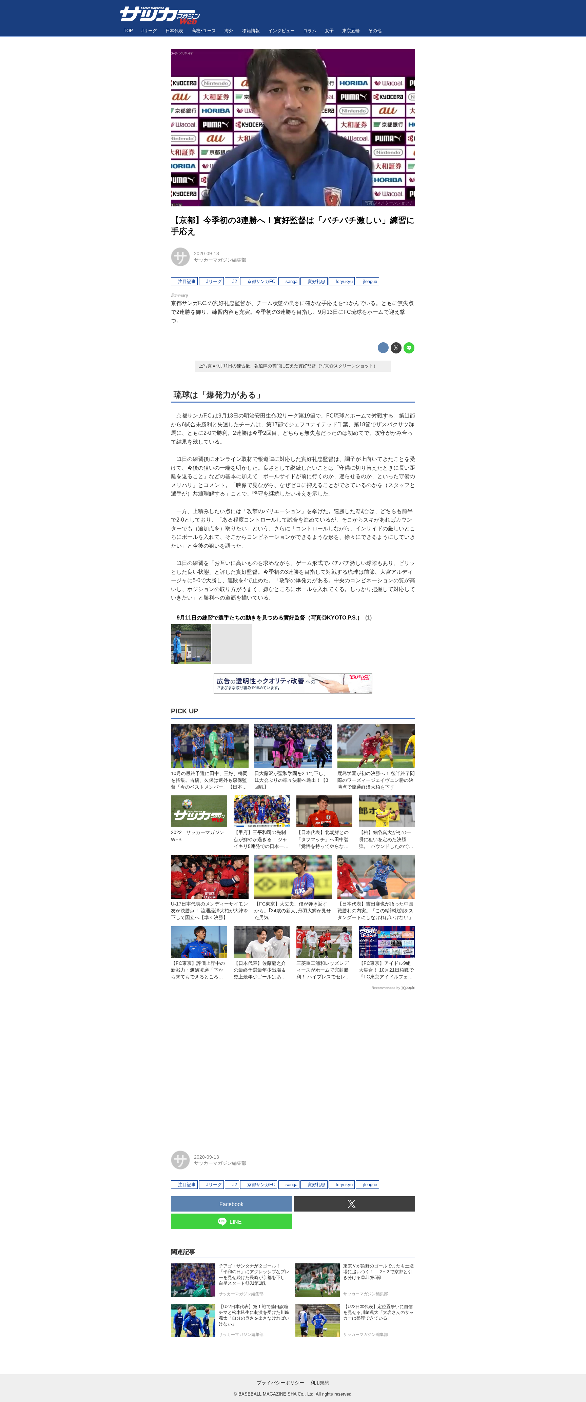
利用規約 (319, 1382)
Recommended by (386, 988)
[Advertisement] (293, 1067)
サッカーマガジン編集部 (220, 260)
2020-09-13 (206, 253)
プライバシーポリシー (280, 1382)
